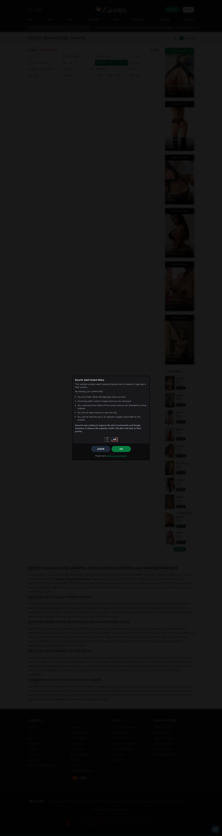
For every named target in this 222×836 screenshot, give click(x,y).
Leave (100, 449)
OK (121, 449)
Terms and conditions (117, 455)
